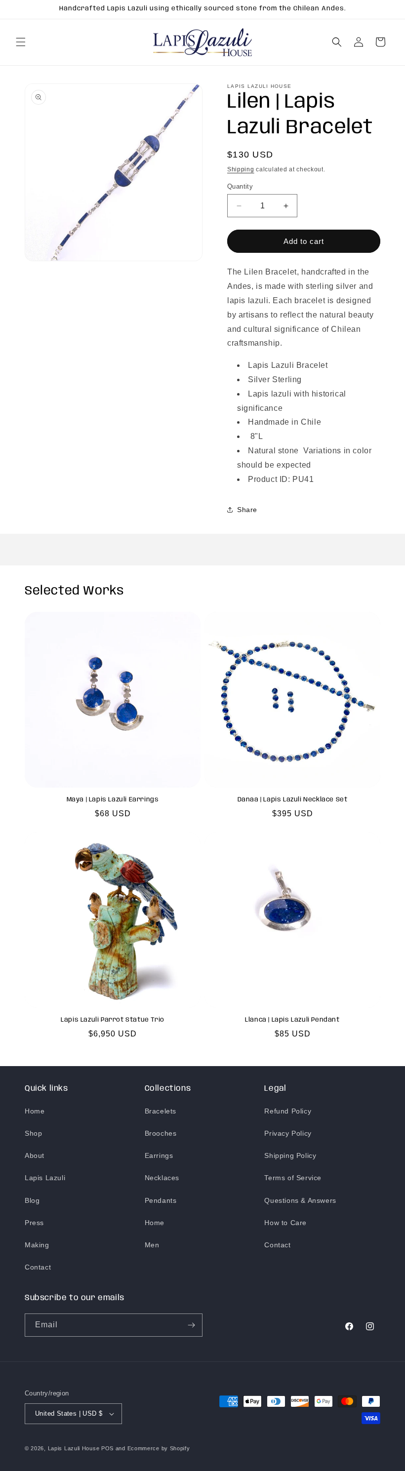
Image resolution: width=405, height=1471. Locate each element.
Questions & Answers (300, 1200)
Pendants (161, 1200)
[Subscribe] (191, 1325)
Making (37, 1245)
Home (34, 1111)
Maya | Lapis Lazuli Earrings (113, 799)
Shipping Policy (290, 1155)
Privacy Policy (287, 1133)
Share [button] (247, 510)
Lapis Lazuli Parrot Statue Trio (112, 1020)
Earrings (159, 1155)
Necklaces (162, 1178)
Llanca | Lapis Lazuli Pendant (292, 1020)
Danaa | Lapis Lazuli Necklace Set (293, 799)
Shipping (240, 169)
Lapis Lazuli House (74, 1448)
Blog (32, 1200)
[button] (21, 42)
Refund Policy (287, 1111)
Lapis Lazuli (45, 1178)
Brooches (161, 1133)
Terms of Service (293, 1178)
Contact (38, 1267)
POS (107, 1448)
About (34, 1155)
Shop (33, 1133)
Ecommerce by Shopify (158, 1448)
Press (34, 1223)
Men (152, 1245)
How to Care (285, 1223)
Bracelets (160, 1111)
